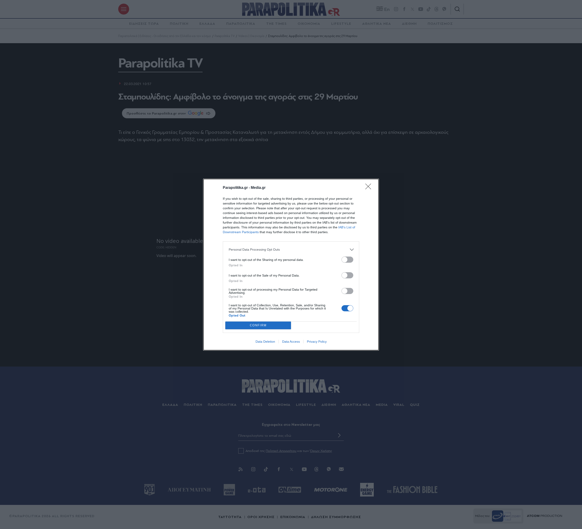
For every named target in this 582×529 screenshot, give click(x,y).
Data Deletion (265, 341)
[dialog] (291, 264)
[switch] (347, 260)
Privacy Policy (317, 341)
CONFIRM (258, 325)
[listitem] (291, 249)
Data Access (291, 341)
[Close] (369, 188)
